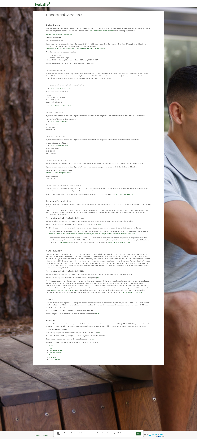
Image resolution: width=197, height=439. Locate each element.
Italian (51, 346)
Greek (51, 355)
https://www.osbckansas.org (60, 121)
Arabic (51, 348)
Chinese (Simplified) (55, 350)
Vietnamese (52, 357)
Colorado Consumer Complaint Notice (58, 105)
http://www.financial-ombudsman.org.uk (63, 290)
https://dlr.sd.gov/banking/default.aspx (58, 173)
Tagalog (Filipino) (54, 359)
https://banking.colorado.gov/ (60, 88)
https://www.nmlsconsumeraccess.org (102, 31)
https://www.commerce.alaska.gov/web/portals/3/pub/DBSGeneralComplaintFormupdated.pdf (76, 49)
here (99, 225)
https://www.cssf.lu (66, 242)
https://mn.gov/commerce (59, 145)
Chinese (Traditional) (55, 353)
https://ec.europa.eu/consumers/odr (119, 242)
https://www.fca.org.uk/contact (133, 292)
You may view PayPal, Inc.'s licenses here (59, 34)
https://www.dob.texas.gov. (124, 194)
